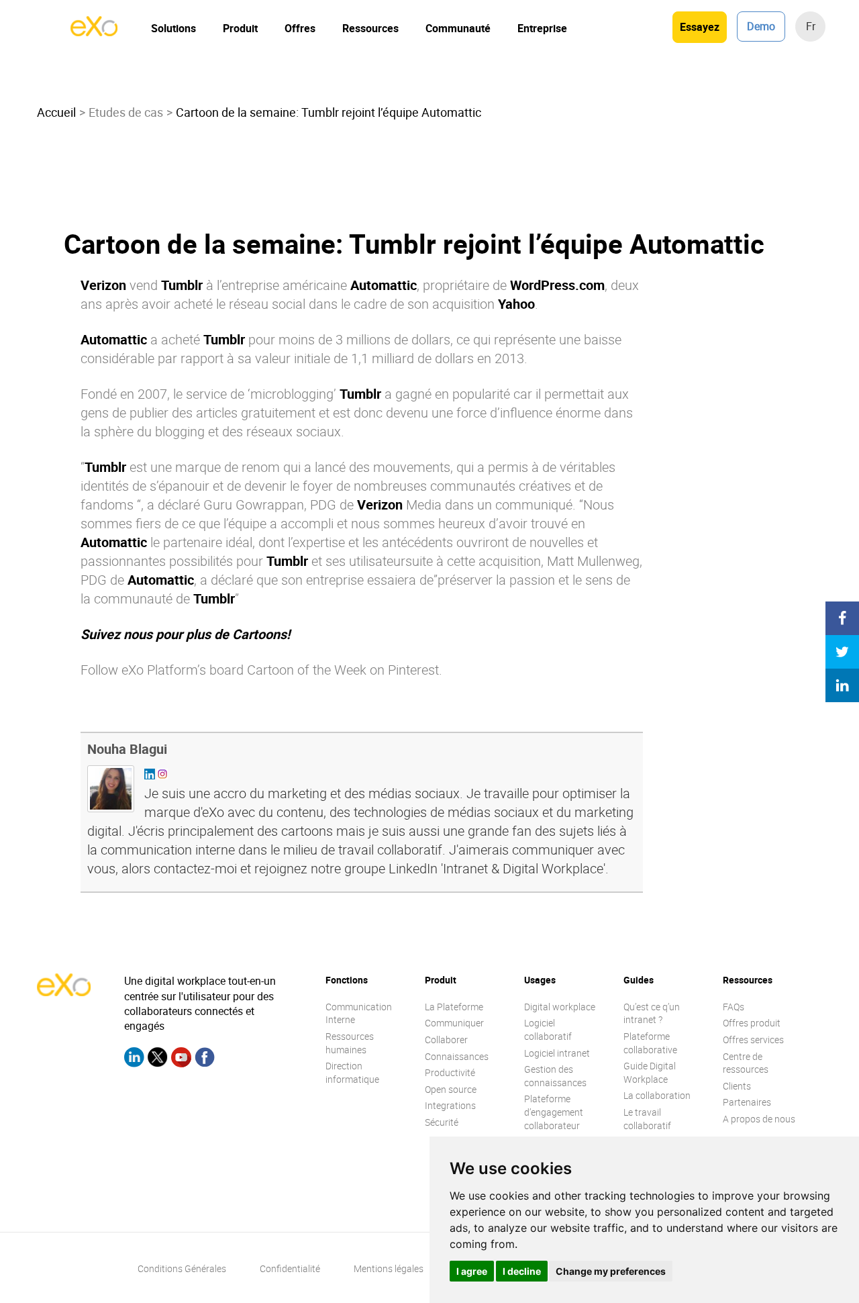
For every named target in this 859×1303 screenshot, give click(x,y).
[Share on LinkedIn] (842, 685)
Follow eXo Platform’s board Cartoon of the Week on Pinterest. (261, 670)
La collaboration (657, 1095)
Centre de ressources (745, 1063)
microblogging (292, 394)
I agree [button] (471, 1271)
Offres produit (751, 1022)
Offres (300, 28)
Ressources (370, 28)
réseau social (267, 304)
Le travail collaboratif (647, 1119)
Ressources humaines (349, 1043)
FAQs (733, 1006)
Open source (450, 1089)
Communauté (458, 28)
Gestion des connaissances (555, 1076)
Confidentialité (290, 1268)
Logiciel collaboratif (548, 1029)
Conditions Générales (182, 1268)
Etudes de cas (126, 112)
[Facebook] (205, 1059)
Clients (737, 1085)
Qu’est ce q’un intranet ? (651, 1013)
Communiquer (454, 1022)
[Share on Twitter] (842, 652)
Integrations (450, 1105)
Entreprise (542, 28)
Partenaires (747, 1102)
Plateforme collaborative (650, 1043)
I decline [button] (522, 1271)
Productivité (450, 1072)
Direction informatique (352, 1072)
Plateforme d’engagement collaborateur (553, 1111)
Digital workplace (559, 1006)
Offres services (753, 1039)
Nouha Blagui (127, 749)
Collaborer (446, 1039)
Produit (240, 28)
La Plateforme (454, 1006)
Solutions (173, 28)
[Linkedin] (134, 1059)
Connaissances (457, 1056)
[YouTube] (181, 1059)
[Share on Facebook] (842, 618)
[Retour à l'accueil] (93, 32)
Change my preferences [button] (611, 1271)
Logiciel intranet (557, 1053)
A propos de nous (759, 1118)
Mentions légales (388, 1268)
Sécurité (441, 1122)
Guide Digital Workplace (649, 1072)
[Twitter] (158, 1059)
